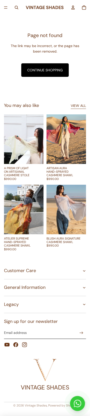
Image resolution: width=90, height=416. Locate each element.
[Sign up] (81, 332)
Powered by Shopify (62, 405)
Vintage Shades (36, 405)
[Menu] (6, 7)
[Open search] (16, 7)
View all (78, 105)
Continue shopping (45, 70)
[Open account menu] (73, 7)
